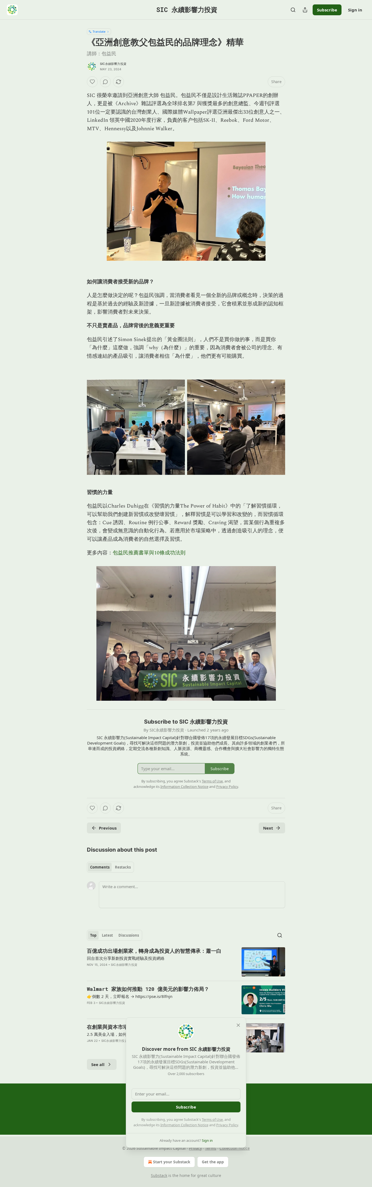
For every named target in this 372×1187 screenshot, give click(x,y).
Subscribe (327, 10)
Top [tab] (93, 935)
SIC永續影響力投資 (113, 64)
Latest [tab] (107, 935)
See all (98, 1064)
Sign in (355, 10)
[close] (238, 1025)
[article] (186, 962)
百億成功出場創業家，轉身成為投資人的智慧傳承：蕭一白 (154, 950)
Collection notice (234, 1148)
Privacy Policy (227, 1124)
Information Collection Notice (184, 1124)
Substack (159, 1175)
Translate (99, 31)
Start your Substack (171, 1161)
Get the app (213, 1161)
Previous (108, 828)
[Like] (92, 81)
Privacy (195, 1148)
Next (268, 828)
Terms (210, 1148)
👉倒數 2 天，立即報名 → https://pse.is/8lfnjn (129, 996)
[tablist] (110, 867)
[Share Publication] (305, 9)
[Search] (293, 9)
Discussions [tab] (128, 935)
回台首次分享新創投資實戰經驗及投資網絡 (125, 958)
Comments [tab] (99, 867)
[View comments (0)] (105, 81)
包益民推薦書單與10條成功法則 (149, 553)
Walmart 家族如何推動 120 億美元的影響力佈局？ (148, 988)
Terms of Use (212, 1119)
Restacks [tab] (123, 867)
